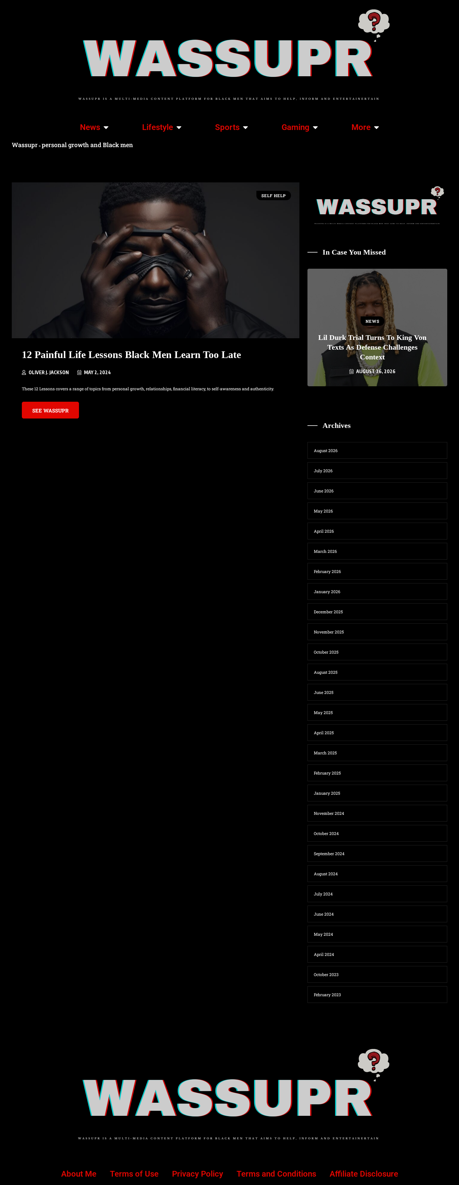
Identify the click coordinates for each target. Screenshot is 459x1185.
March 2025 (325, 752)
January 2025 (327, 793)
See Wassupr (50, 410)
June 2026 (324, 490)
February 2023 (327, 994)
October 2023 (326, 974)
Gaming (295, 127)
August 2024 (326, 873)
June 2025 (323, 692)
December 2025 (328, 611)
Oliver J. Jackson (49, 372)
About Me (78, 1174)
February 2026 (327, 571)
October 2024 (326, 833)
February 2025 (327, 773)
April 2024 (324, 954)
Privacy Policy (197, 1174)
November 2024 (329, 813)
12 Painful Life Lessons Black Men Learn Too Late (131, 354)
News (90, 127)
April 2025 (324, 732)
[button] (348, 398)
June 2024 (324, 914)
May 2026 (323, 511)
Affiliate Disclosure (364, 1174)
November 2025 (329, 631)
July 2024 (323, 893)
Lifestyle (157, 127)
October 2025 (326, 652)
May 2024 (323, 934)
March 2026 (325, 551)
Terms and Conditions (276, 1174)
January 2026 (327, 591)
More (361, 127)
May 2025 (323, 712)
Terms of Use (134, 1174)
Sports (227, 127)
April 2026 (324, 531)
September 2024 (329, 853)
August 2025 (325, 672)
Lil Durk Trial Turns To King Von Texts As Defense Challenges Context (372, 347)
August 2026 (326, 450)
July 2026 (323, 470)
